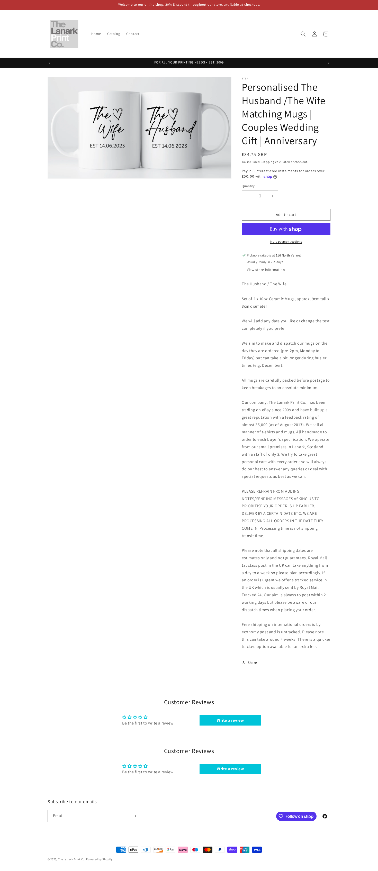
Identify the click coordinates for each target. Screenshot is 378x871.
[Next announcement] (328, 63)
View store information (266, 269)
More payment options (286, 241)
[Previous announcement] (49, 63)
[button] (303, 34)
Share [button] (252, 662)
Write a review (230, 720)
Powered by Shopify (99, 859)
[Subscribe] (134, 816)
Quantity (248, 186)
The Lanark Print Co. (72, 859)
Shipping (268, 162)
